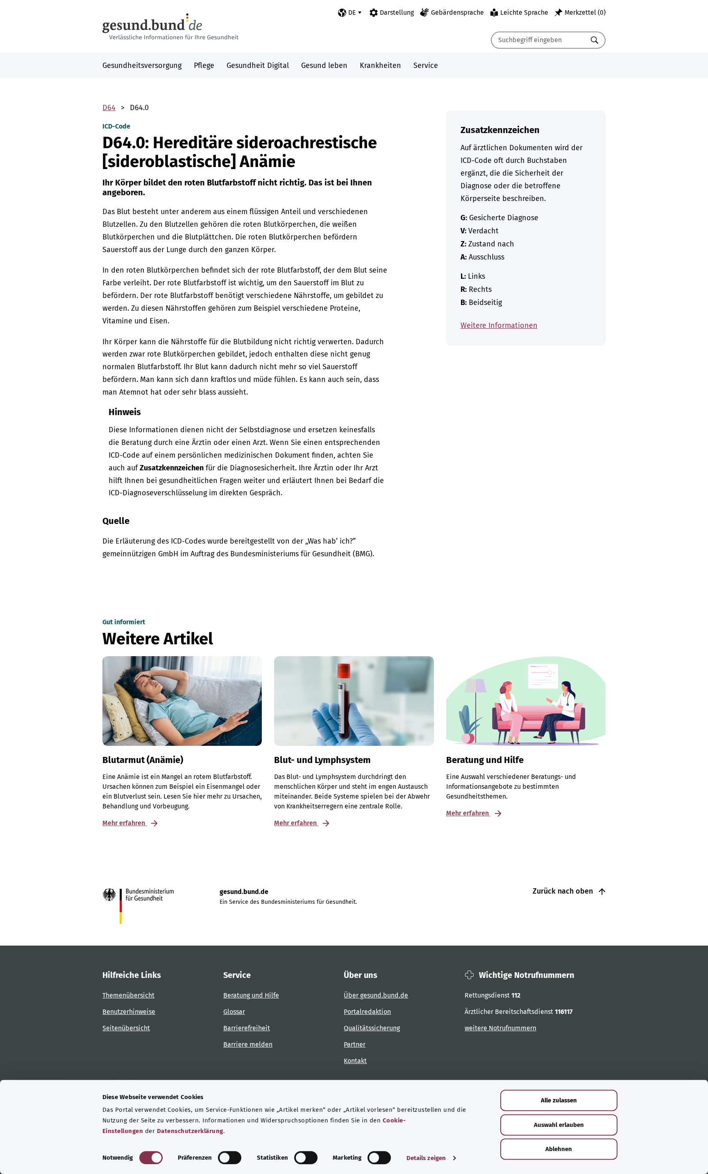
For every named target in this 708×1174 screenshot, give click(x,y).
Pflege (204, 65)
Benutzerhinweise (128, 1012)
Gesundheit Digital (258, 65)
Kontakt (355, 1061)
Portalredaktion (367, 1012)
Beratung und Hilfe (251, 995)
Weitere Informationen (499, 325)
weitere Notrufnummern (500, 1028)
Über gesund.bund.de (376, 995)
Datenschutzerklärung (190, 1131)
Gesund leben (324, 65)
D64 (109, 107)
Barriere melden (247, 1044)
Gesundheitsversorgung (142, 65)
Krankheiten (380, 65)
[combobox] (538, 40)
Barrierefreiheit (246, 1028)
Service (425, 65)
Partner (354, 1044)
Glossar (234, 1012)
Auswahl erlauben (559, 1125)
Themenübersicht (128, 995)
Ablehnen (558, 1149)
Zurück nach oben (564, 891)
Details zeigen (426, 1158)
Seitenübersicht (126, 1028)
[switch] (229, 1157)
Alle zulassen (559, 1100)
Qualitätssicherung (372, 1028)
